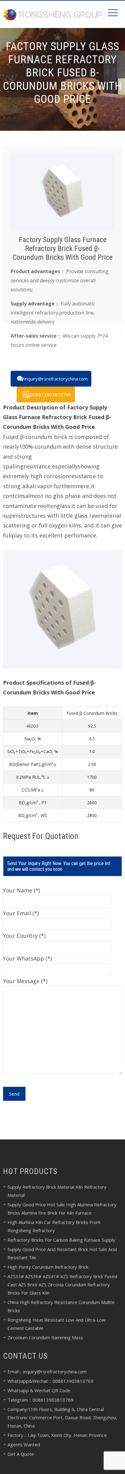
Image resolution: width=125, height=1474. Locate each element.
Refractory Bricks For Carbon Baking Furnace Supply (61, 1240)
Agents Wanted (24, 1444)
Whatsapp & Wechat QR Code (39, 1390)
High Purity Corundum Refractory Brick (48, 1267)
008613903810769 (50, 394)
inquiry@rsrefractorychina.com (56, 379)
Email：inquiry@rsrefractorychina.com (47, 1371)
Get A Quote (21, 1454)
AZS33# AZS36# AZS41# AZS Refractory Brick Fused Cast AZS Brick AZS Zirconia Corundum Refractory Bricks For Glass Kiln (62, 1284)
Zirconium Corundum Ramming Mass (45, 1337)
